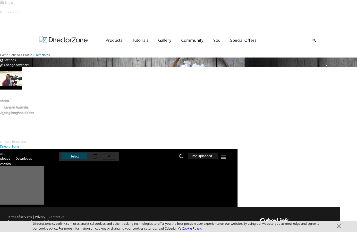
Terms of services (19, 217)
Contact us (56, 217)
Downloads (24, 158)
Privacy (40, 217)
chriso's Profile (21, 55)
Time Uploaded (201, 156)
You (217, 40)
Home (4, 55)
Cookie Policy (191, 228)
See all (4, 17)
